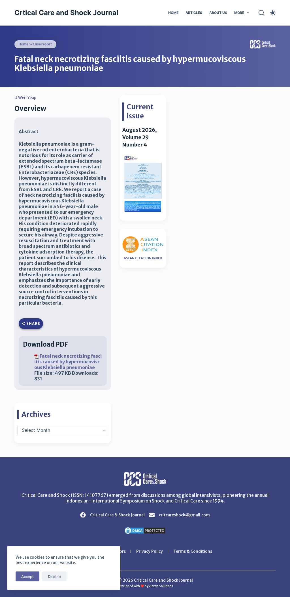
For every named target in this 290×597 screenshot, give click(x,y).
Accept (27, 576)
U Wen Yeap (25, 97)
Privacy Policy (149, 551)
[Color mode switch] (273, 13)
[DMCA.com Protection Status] (145, 530)
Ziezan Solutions (161, 586)
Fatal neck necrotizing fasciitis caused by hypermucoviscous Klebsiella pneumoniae (68, 361)
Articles (193, 13)
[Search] (261, 13)
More (239, 13)
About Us (218, 13)
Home (173, 13)
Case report (42, 44)
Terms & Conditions (192, 551)
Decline (54, 576)
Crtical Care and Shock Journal (66, 13)
